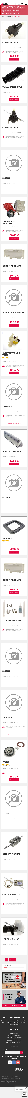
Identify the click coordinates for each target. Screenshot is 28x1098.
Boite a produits (11, 266)
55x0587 (6, 813)
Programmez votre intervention (14, 423)
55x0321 (6, 498)
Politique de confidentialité (7, 1082)
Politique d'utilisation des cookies (8, 1081)
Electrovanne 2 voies (11, 354)
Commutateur (10, 42)
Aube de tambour (12, 451)
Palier (5, 762)
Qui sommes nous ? (5, 1078)
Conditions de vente (15, 1078)
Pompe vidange (10, 939)
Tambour (7, 407)
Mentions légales (4, 1080)
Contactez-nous (14, 1046)
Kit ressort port (11, 621)
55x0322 (6, 178)
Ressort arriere (11, 854)
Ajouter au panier (14, 59)
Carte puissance (11, 895)
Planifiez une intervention (14, 1005)
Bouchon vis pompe (13, 312)
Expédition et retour (14, 1080)
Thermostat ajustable (9, 222)
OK (22, 1052)
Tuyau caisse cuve (12, 87)
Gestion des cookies (18, 1082)
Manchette (8, 538)
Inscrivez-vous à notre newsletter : (14, 1050)
